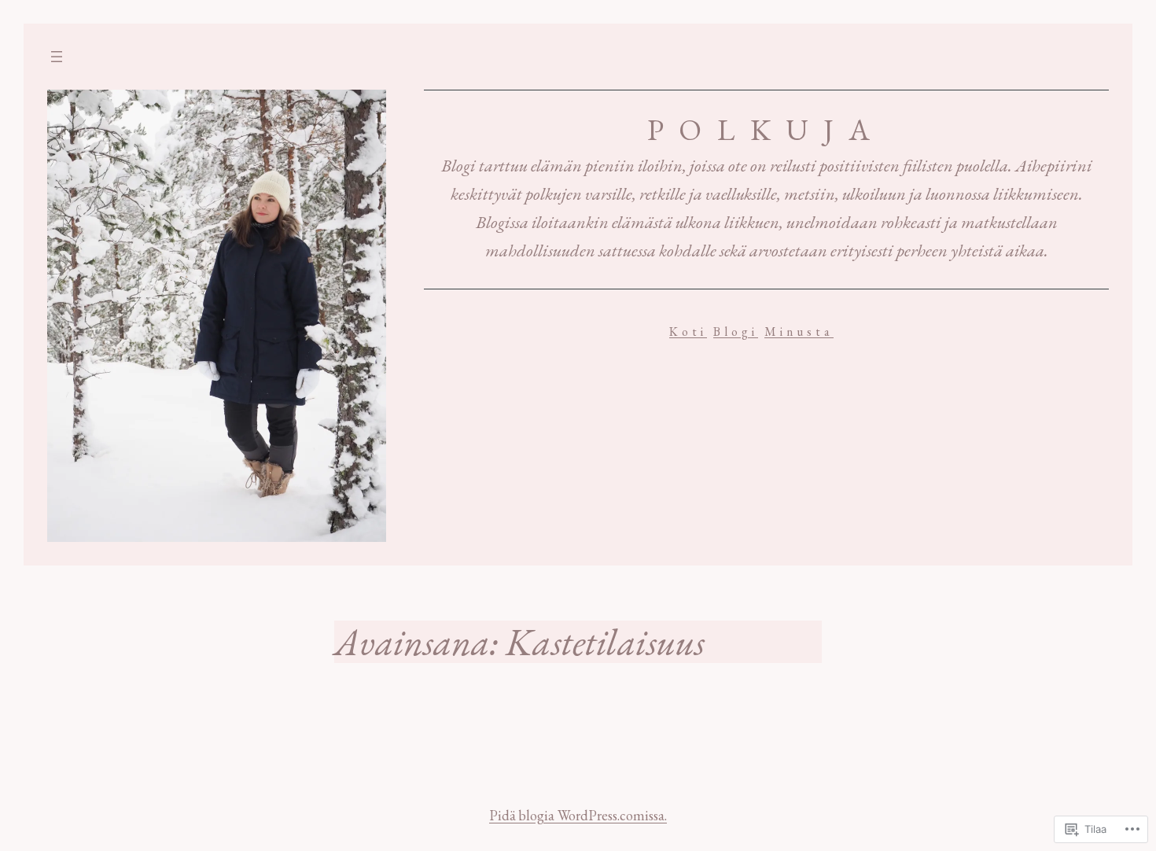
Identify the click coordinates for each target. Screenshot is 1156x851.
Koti (688, 331)
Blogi (735, 331)
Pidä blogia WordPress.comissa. (578, 815)
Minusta (799, 331)
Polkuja (766, 129)
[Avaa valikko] (56, 56)
